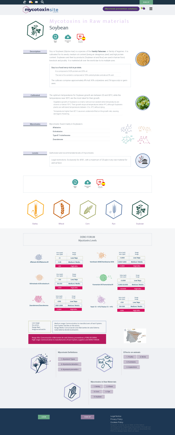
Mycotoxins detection (70, 364)
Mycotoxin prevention (70, 369)
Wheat (61, 224)
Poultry (130, 357)
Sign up (146, 2)
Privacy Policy (116, 419)
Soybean (140, 224)
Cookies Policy (116, 422)
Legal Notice (115, 416)
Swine (144, 357)
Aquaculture (132, 367)
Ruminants (131, 362)
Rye (113, 224)
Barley (35, 224)
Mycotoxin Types (69, 359)
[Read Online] (55, 43)
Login (44, 417)
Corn (87, 224)
